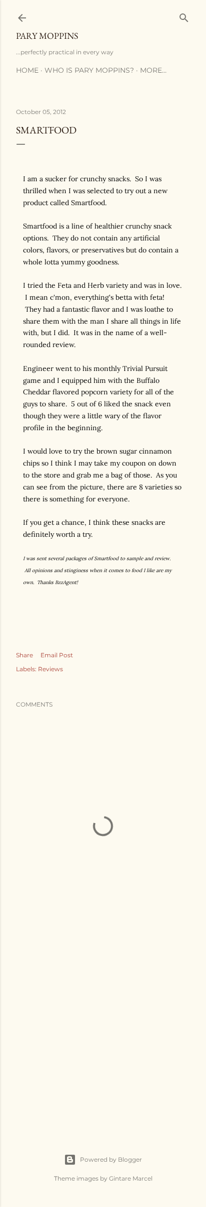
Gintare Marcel (130, 1178)
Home (27, 70)
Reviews (50, 669)
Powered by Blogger (111, 1159)
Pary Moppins (47, 35)
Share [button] (24, 655)
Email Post (56, 655)
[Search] (184, 15)
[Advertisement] (103, 1034)
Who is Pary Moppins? (89, 70)
